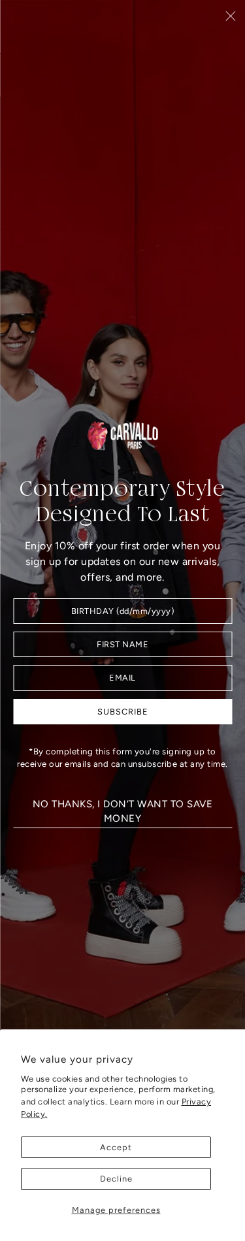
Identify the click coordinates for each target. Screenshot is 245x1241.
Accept (116, 1147)
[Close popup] (230, 15)
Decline (116, 1179)
